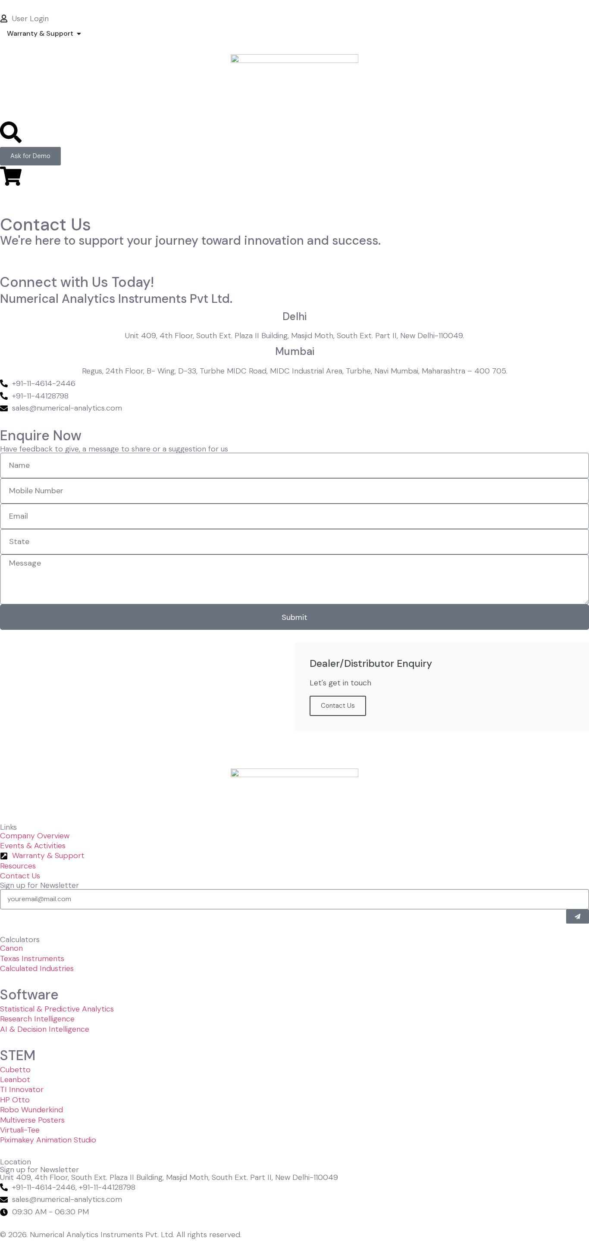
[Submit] (577, 916)
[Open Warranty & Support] (78, 33)
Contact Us (338, 705)
